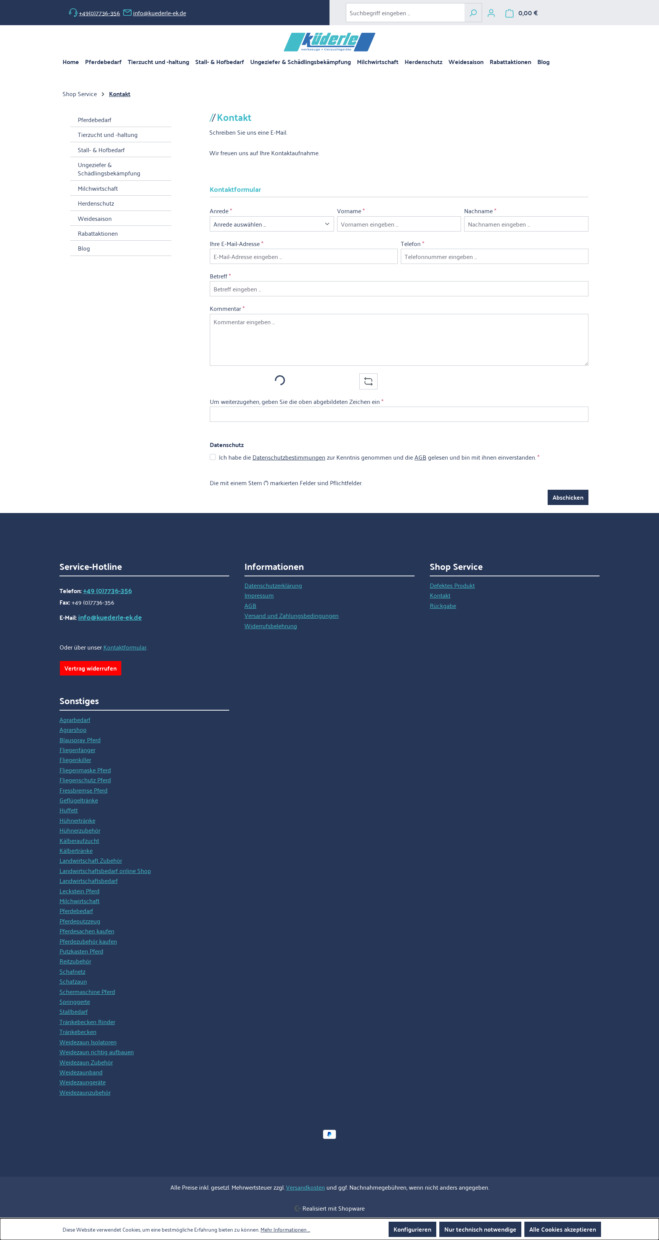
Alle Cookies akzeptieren (562, 1229)
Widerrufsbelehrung (270, 625)
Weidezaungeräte (82, 1081)
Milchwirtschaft (98, 188)
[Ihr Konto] (491, 12)
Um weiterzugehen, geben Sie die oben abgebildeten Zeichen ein (296, 401)
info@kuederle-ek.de (159, 12)
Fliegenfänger (77, 749)
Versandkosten (305, 1187)
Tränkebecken (77, 1031)
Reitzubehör (75, 960)
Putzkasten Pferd (81, 951)
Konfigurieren (412, 1229)
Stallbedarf (73, 1011)
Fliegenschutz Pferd (85, 779)
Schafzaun (73, 981)
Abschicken (568, 497)
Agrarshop (73, 729)
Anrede (221, 210)
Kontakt (440, 595)
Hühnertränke (77, 820)
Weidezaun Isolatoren (88, 1041)
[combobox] (405, 12)
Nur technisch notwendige (480, 1229)
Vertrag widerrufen (90, 668)
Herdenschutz (96, 203)
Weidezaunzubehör (85, 1092)
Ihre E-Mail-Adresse (236, 243)
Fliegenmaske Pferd (85, 769)
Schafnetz (72, 971)
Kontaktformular (124, 647)
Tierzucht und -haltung (108, 134)
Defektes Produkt (452, 585)
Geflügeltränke (78, 800)
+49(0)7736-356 (99, 12)
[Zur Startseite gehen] (329, 42)
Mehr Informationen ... (285, 1229)
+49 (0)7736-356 (107, 590)
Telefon (412, 243)
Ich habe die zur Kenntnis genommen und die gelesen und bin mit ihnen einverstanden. (379, 457)
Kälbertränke (76, 850)
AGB (420, 457)
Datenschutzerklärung (273, 585)
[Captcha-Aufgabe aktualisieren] (368, 381)
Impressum (259, 595)
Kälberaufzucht (79, 840)
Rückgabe (443, 605)
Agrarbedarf (74, 719)
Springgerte (74, 1001)
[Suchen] (473, 12)
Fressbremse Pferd (83, 790)
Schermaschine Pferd (87, 991)
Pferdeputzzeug (79, 920)
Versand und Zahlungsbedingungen (291, 615)
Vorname (351, 210)
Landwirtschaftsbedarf (88, 880)
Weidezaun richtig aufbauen (96, 1051)
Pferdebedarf (94, 119)
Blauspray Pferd (80, 739)
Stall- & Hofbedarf (101, 149)
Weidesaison (95, 218)
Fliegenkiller (75, 759)
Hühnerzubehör (79, 830)
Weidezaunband (81, 1071)
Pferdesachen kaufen (86, 930)
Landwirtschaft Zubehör (90, 860)
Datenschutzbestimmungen (288, 457)
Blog (84, 248)
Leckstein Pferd (79, 890)
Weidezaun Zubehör (86, 1062)
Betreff (220, 276)
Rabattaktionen (98, 233)
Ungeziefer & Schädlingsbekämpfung (109, 168)
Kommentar (227, 308)
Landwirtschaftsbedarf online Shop (105, 870)
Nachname (480, 210)
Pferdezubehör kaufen (88, 941)
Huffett (68, 809)
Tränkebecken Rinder (87, 1021)
